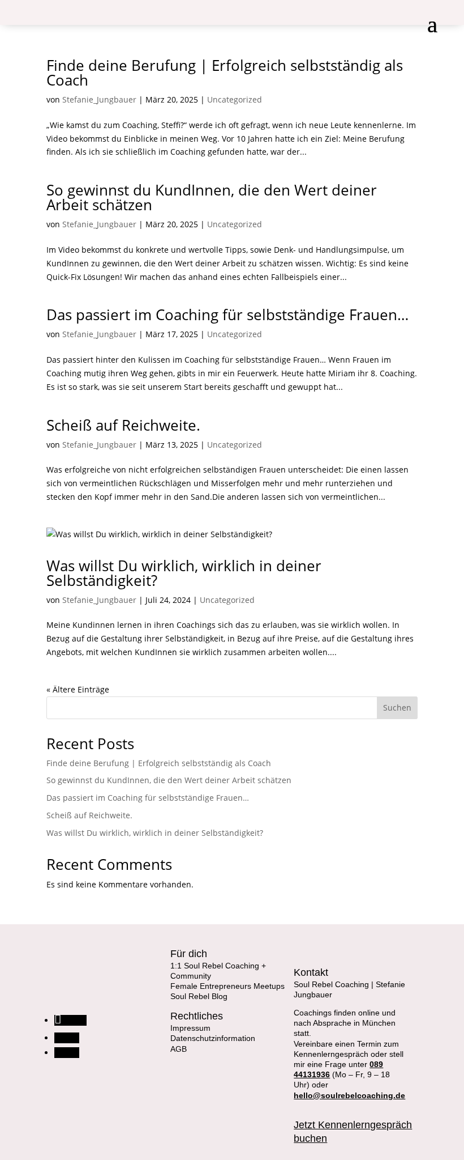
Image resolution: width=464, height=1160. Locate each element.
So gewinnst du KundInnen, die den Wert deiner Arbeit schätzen (211, 197)
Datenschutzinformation (212, 1038)
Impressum (190, 1027)
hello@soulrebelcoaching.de (349, 1095)
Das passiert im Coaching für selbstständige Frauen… (227, 314)
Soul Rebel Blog (198, 996)
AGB (178, 1048)
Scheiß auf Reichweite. (123, 425)
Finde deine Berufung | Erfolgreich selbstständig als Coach (224, 72)
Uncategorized (234, 99)
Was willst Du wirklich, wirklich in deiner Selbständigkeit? (183, 572)
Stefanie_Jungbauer (99, 99)
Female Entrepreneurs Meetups (227, 986)
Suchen (397, 707)
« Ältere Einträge (77, 689)
